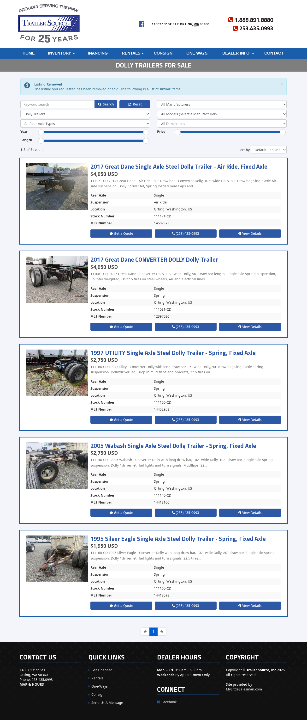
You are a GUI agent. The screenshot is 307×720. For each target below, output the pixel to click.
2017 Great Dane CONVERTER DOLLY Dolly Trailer (154, 259)
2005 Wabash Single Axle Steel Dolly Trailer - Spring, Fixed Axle (173, 445)
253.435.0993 (42, 679)
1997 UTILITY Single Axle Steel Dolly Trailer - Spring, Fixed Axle (173, 352)
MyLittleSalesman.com (244, 689)
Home (29, 53)
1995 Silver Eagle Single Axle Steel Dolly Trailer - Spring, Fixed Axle (178, 538)
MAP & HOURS (32, 684)
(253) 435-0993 (187, 233)
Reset (137, 104)
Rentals (131, 53)
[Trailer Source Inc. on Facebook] (141, 24)
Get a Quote (123, 233)
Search (108, 104)
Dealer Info (235, 53)
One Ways (196, 53)
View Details (251, 233)
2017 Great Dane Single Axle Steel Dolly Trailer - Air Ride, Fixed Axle (178, 166)
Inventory (59, 53)
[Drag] (41, 132)
